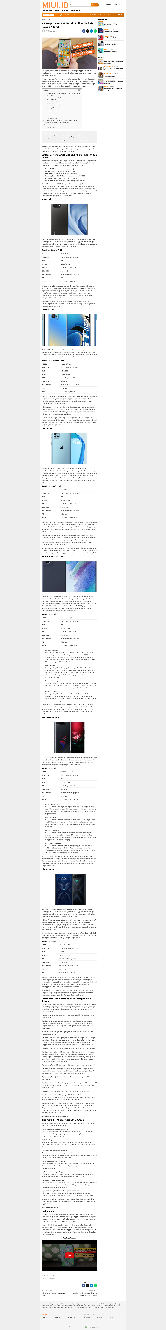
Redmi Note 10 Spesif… (111, 51)
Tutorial (106, 29)
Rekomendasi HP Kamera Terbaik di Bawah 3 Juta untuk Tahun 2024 (86, 138)
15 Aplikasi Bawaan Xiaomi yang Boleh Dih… (113, 82)
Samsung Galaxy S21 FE (53, 108)
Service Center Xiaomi (109, 60)
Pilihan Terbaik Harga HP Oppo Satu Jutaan (53, 1293)
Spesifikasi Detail (53, 110)
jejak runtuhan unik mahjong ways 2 (80, 1307)
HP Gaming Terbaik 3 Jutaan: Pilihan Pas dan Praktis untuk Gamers (84, 1293)
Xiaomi (109, 23)
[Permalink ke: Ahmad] (43, 31)
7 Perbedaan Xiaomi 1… (111, 44)
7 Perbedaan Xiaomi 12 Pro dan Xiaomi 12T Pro (89, 15)
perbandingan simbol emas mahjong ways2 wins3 (72, 1305)
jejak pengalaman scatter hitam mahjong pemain (60, 1307)
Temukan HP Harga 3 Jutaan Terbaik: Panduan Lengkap (69, 138)
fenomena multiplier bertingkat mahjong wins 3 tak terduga (80, 1304)
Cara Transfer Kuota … (111, 38)
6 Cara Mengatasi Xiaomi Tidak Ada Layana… (113, 89)
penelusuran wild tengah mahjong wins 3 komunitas (101, 1307)
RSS (112, 1317)
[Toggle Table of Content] (78, 90)
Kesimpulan (47, 125)
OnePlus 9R (50, 104)
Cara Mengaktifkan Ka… (111, 31)
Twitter (100, 1317)
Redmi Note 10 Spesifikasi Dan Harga (119, 15)
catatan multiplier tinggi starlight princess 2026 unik (54, 1304)
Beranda (44, 1317)
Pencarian (95, 5)
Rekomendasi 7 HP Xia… (111, 24)
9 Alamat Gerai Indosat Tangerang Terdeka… (111, 75)
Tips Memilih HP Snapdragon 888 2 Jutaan (56, 122)
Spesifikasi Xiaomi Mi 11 (55, 98)
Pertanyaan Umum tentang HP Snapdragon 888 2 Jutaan (61, 120)
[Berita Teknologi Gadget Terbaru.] (55, 5)
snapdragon (52, 1278)
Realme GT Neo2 (51, 100)
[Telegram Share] (91, 31)
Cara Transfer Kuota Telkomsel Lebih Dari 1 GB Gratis (55, 15)
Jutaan (44, 1278)
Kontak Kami (71, 1317)
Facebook (88, 1317)
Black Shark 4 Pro (51, 116)
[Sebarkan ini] (83, 31)
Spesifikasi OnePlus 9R (55, 106)
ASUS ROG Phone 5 (52, 112)
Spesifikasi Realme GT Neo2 (56, 102)
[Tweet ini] (87, 31)
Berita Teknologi (108, 66)
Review (106, 23)
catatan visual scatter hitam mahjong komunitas (95, 1305)
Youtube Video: (53, 127)
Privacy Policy (59, 1317)
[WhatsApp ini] (95, 31)
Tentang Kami (46, 1320)
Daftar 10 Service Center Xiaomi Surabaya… (113, 62)
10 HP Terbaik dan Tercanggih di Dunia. (113, 69)
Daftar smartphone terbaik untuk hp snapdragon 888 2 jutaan (62, 93)
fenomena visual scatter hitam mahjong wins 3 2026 (106, 1304)
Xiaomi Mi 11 (50, 96)
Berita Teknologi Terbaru (74, 1327)
